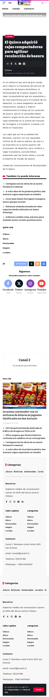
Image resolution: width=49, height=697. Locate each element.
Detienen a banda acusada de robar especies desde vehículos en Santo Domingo (22, 209)
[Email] (20, 64)
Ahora (9, 36)
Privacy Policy (13, 690)
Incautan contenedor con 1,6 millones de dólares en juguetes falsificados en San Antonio (22, 415)
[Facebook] (8, 287)
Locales (42, 471)
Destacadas (30, 471)
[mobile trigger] (5, 3)
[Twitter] (19, 287)
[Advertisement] (24, 325)
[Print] (24, 64)
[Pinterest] (18, 502)
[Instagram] (30, 287)
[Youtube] (41, 287)
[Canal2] (24, 3)
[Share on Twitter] (15, 64)
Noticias (18, 471)
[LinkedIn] (22, 502)
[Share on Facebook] (11, 64)
